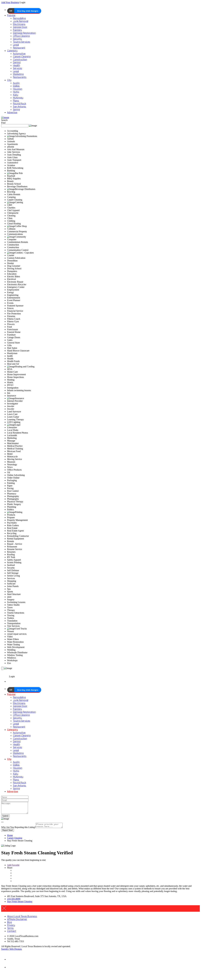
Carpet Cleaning (22, 56)
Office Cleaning (21, 35)
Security (17, 38)
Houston (17, 88)
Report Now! (7, 830)
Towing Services (21, 41)
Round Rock (19, 103)
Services (17, 68)
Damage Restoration (24, 32)
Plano (16, 100)
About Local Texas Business (22, 916)
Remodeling (19, 18)
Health (16, 65)
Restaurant (19, 47)
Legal (16, 44)
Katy (15, 94)
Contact (11, 931)
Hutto (16, 91)
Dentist (17, 62)
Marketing (18, 74)
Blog (9, 922)
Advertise (12, 112)
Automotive (19, 53)
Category (12, 50)
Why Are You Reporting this (18, 827)
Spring (16, 109)
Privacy (11, 925)
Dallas (16, 85)
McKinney (18, 97)
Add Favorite (13, 865)
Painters (17, 30)
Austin (16, 82)
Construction (20, 59)
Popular (11, 15)
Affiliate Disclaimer (17, 919)
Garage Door (20, 27)
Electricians (19, 24)
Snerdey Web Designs (27, 11)
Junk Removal (20, 21)
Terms (10, 928)
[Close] (2, 822)
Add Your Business (10, 2)
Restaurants (19, 77)
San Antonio (19, 106)
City (9, 80)
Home (10, 835)
